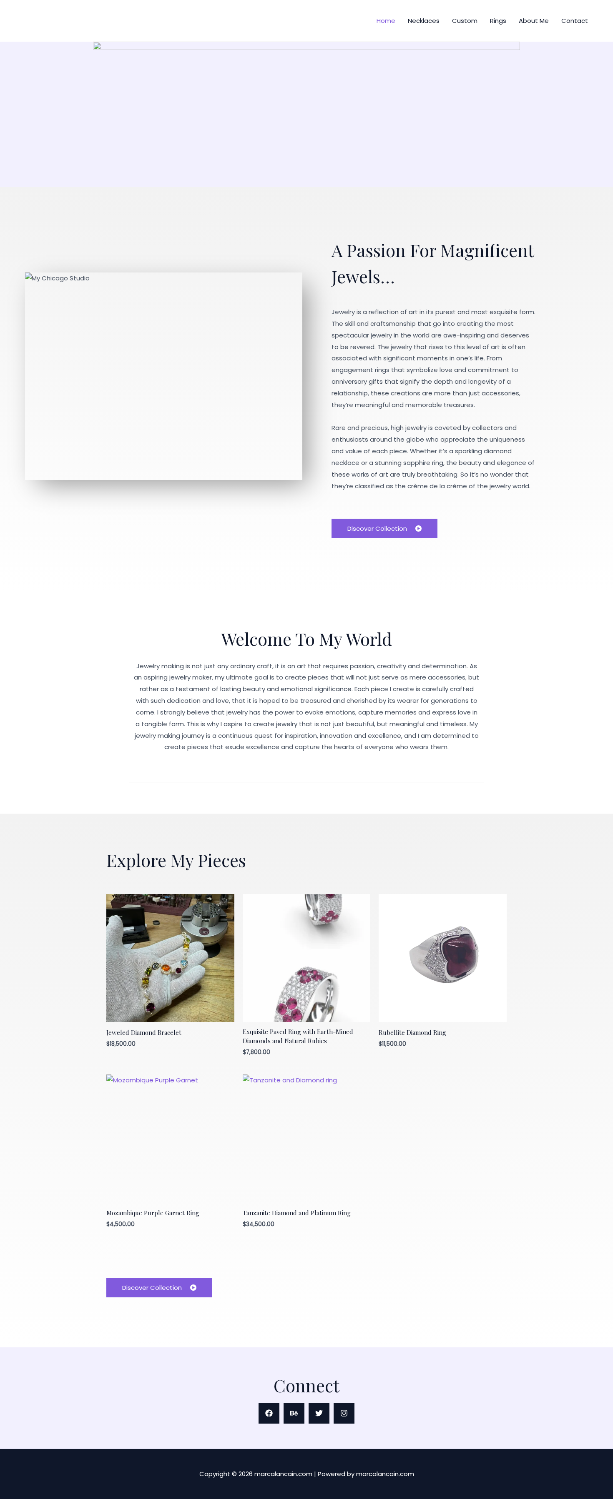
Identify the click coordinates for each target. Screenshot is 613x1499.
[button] (159, 1287)
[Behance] (294, 1413)
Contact (574, 20)
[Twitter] (319, 1413)
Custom (464, 20)
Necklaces (424, 20)
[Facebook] (269, 1413)
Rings (498, 20)
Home (386, 20)
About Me (534, 20)
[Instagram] (344, 1413)
